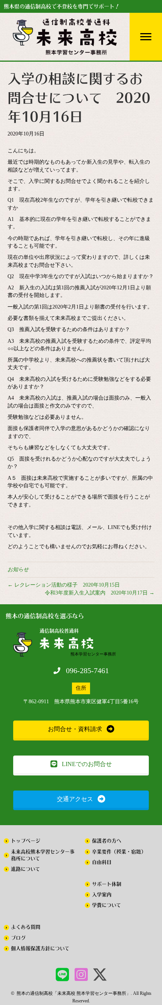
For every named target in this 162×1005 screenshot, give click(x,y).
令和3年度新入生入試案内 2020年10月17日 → (99, 593)
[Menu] (145, 36)
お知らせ (18, 569)
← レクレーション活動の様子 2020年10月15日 (64, 585)
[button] (81, 729)
